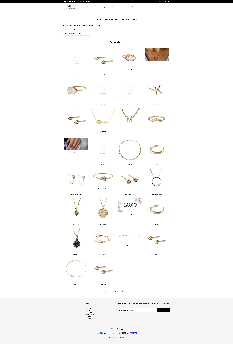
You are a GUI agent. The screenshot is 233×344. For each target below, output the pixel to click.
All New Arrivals (156, 134)
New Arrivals (156, 254)
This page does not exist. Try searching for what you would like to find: (81, 25)
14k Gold (129, 69)
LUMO (122, 337)
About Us (89, 309)
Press (89, 318)
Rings (94, 7)
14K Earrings (103, 75)
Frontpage (103, 224)
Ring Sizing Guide (89, 314)
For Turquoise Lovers (156, 194)
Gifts (132, 7)
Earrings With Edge (76, 194)
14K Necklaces (156, 64)
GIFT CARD (130, 214)
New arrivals (84, 7)
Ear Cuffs (156, 164)
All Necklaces (103, 131)
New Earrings (103, 284)
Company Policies (89, 312)
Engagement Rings (103, 189)
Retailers (89, 316)
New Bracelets (76, 284)
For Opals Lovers (129, 194)
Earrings (103, 7)
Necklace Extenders (130, 246)
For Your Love (76, 224)
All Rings (76, 153)
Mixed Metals (76, 254)
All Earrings (157, 105)
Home (112, 13)
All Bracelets (103, 105)
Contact (89, 311)
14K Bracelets (76, 75)
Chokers (130, 164)
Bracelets (124, 7)
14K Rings (76, 105)
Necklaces (113, 7)
